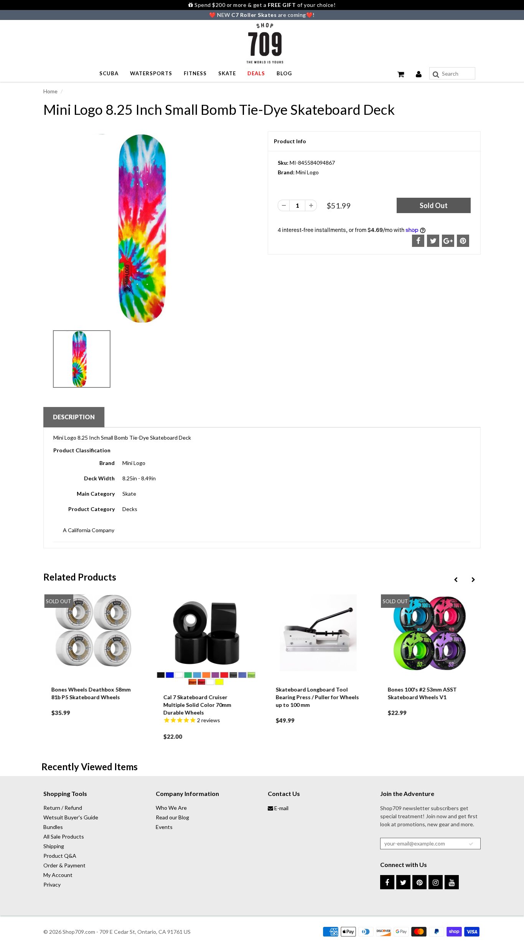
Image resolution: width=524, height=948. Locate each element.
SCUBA (109, 73)
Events (164, 827)
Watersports (151, 73)
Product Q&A (59, 855)
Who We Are (171, 807)
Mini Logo (307, 172)
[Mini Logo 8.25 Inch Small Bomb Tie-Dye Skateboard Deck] (150, 228)
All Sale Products (63, 836)
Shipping (53, 846)
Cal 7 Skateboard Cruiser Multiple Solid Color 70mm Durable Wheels (197, 705)
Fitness (195, 73)
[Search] (436, 74)
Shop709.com (79, 931)
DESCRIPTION (74, 416)
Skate (227, 73)
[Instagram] (435, 882)
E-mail (280, 808)
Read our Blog (172, 817)
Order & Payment (64, 865)
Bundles (53, 827)
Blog (284, 73)
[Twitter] (403, 882)
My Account (58, 875)
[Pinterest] (419, 882)
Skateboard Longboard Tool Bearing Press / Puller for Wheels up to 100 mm (317, 697)
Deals (256, 73)
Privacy (52, 884)
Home (50, 91)
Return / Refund (62, 807)
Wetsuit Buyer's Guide (70, 817)
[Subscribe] (471, 844)
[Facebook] (387, 882)
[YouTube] (452, 882)
